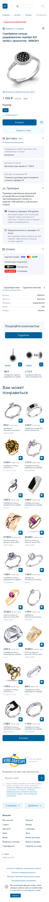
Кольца (29, 824)
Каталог (7, 815)
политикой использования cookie (26, 890)
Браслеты (7, 829)
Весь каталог (8, 820)
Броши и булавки (33, 842)
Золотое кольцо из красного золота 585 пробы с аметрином (11, 541)
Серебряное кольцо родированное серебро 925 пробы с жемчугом (12, 504)
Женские (41, 299)
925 (43, 306)
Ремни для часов (33, 837)
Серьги (6, 824)
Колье (5, 837)
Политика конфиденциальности (21, 791)
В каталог (23, 738)
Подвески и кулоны (11, 842)
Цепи (5, 833)
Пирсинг (29, 820)
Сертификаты (8, 846)
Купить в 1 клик (24, 130)
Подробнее (23, 335)
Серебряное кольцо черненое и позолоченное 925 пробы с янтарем (13, 466)
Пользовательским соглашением (23, 881)
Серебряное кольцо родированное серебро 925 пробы (12, 653)
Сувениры (30, 829)
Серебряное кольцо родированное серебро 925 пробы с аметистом (33, 466)
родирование (39, 303)
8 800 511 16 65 (8, 858)
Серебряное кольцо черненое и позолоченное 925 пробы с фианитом (13, 690)
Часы (28, 833)
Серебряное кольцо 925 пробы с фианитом (33, 429)
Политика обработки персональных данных (22, 793)
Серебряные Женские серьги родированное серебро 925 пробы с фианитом (33, 376)
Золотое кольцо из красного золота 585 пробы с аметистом (11, 616)
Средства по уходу (34, 846)
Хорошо (15, 896)
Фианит (41, 310)
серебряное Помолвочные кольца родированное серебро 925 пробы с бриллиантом (33, 616)
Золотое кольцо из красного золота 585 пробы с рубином (32, 541)
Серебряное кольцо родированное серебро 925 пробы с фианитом (33, 504)
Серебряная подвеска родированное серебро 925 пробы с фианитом (12, 376)
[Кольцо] (13, 410)
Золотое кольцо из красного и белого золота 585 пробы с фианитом (34, 653)
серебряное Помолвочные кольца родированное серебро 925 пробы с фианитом (12, 429)
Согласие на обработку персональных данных (23, 788)
